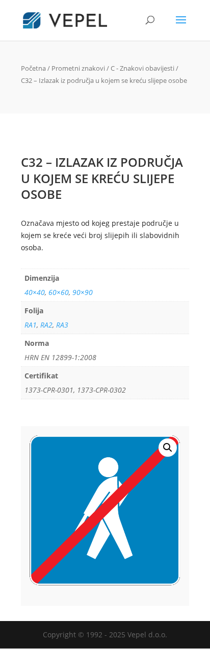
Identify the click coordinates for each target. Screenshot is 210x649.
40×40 (34, 292)
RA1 (30, 325)
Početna (33, 68)
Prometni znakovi (78, 68)
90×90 (82, 292)
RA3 (62, 325)
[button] (168, 447)
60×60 (58, 292)
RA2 (46, 325)
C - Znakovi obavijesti (142, 68)
